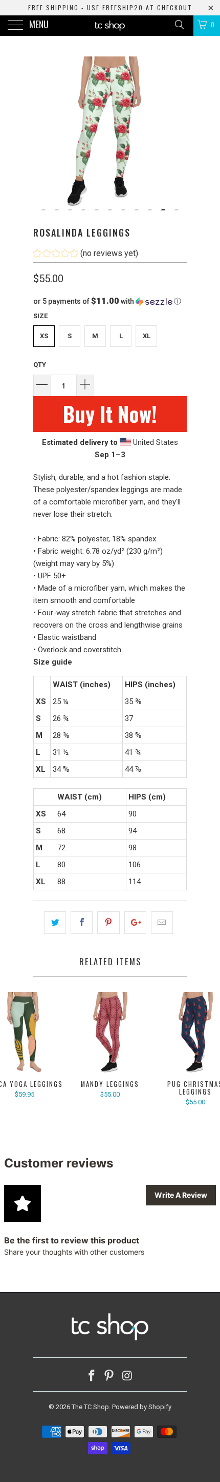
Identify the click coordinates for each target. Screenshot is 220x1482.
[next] (177, 133)
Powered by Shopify (141, 1407)
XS (44, 336)
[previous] (43, 133)
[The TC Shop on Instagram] (127, 1376)
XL (146, 336)
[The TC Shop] (110, 25)
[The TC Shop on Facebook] (91, 1376)
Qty (39, 364)
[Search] (178, 24)
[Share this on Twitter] (55, 922)
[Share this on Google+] (135, 922)
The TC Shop (90, 1407)
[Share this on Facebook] (82, 922)
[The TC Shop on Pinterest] (109, 1376)
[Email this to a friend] (162, 922)
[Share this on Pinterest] (108, 922)
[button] (85, 254)
